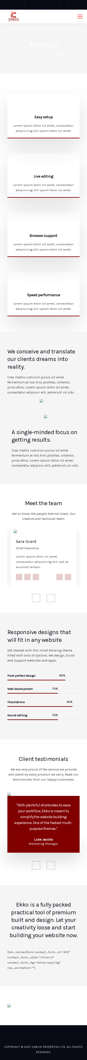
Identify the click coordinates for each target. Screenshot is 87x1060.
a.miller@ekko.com (59, 577)
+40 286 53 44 (68, 577)
